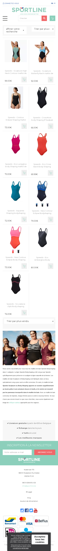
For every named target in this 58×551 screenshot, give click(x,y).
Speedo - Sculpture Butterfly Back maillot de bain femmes (42, 73)
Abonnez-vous (45, 452)
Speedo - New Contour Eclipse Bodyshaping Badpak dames (42, 213)
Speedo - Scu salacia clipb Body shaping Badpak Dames (16, 306)
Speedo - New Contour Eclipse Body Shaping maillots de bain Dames (16, 259)
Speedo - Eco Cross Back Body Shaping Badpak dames (42, 166)
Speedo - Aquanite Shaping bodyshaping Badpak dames (15, 213)
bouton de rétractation (29, 501)
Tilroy (51, 544)
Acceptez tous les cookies (39, 539)
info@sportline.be (29, 486)
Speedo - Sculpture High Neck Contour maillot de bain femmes (16, 73)
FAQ (29, 498)
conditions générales (20, 548)
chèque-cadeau (14, 402)
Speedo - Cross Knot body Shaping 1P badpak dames (42, 119)
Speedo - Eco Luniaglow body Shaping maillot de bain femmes (16, 166)
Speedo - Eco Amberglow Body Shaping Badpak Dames (42, 259)
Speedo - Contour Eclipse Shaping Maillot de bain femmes (16, 119)
